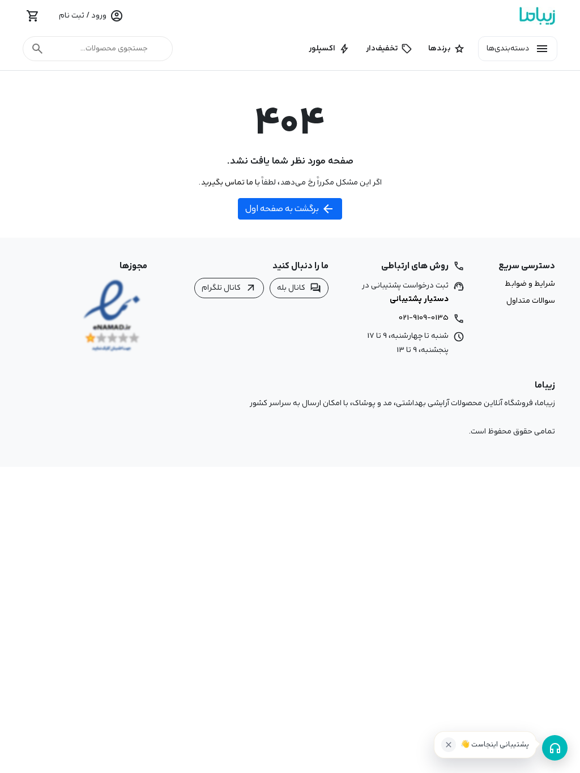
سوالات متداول (530, 301)
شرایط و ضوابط (530, 284)
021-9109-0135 (424, 317)
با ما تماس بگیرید (230, 182)
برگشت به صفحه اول (290, 209)
